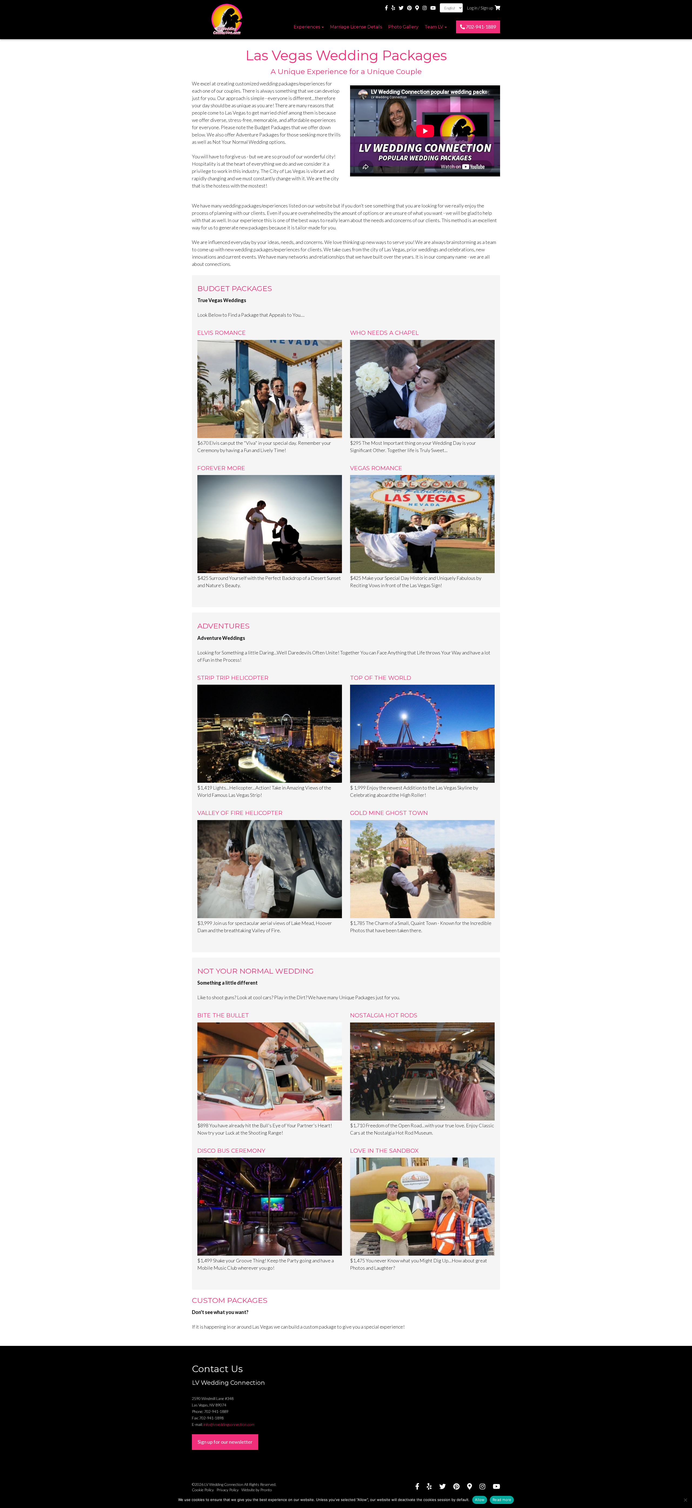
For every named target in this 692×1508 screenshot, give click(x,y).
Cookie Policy (203, 1489)
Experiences (307, 26)
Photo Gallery (403, 26)
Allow (479, 1499)
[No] (685, 1500)
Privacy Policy (228, 1489)
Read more (502, 1499)
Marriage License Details (356, 26)
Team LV (434, 26)
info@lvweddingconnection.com (229, 1424)
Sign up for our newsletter (225, 1442)
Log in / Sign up (480, 7)
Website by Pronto (256, 1489)
